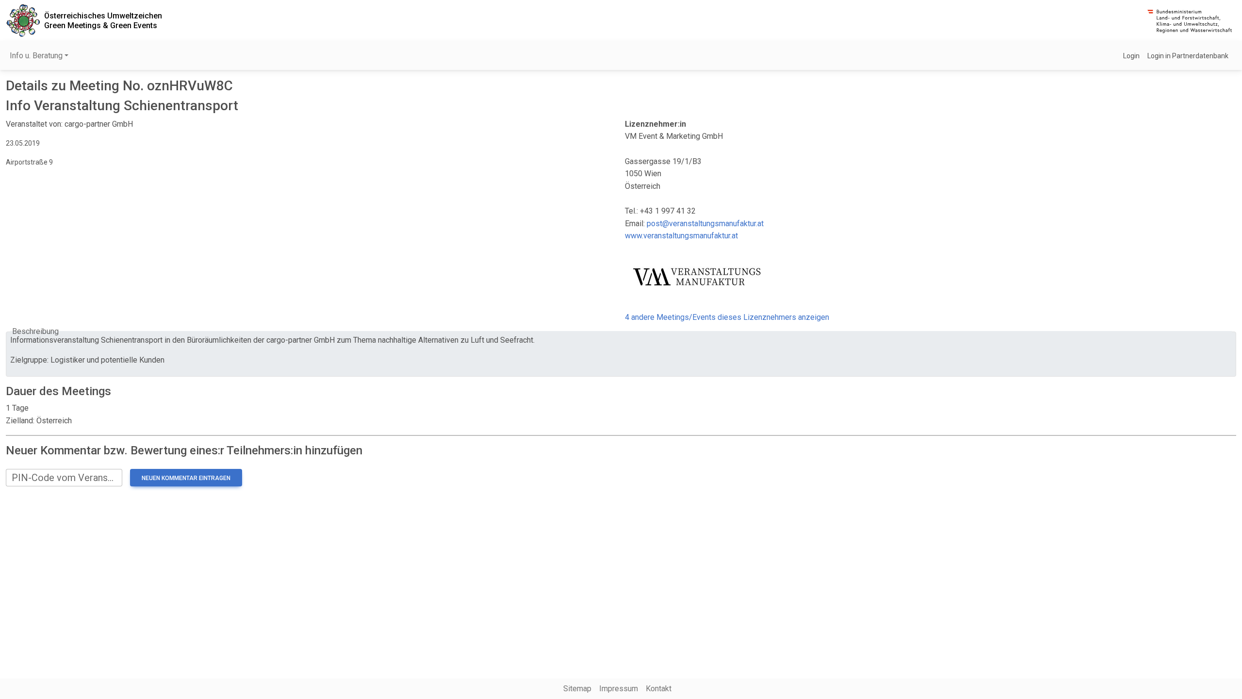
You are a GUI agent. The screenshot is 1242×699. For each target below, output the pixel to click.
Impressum (618, 688)
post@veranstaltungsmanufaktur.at (705, 223)
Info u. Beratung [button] (36, 55)
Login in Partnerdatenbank (1187, 56)
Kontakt (658, 688)
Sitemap (577, 688)
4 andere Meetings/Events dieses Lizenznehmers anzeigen (727, 317)
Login (1131, 56)
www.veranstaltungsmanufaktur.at (681, 235)
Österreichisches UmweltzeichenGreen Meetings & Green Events (103, 20)
